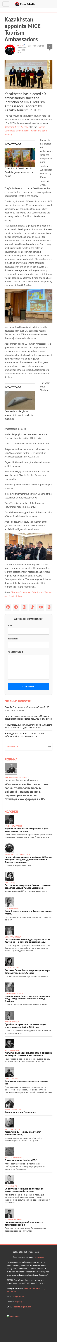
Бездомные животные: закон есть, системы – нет (27, 1082)
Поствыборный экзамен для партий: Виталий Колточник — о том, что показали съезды (27, 941)
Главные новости (18, 701)
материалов (39, 1257)
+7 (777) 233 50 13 (23, 1301)
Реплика (11, 759)
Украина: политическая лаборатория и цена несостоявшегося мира (26, 830)
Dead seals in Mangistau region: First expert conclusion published (19, 415)
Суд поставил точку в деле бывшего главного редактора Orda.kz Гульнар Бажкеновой (27, 886)
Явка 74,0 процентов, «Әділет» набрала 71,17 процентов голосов (27, 708)
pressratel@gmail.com (21, 1306)
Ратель (20, 45)
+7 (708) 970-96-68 (32, 1288)
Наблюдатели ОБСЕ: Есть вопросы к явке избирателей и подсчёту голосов (25, 735)
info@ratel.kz (18, 1296)
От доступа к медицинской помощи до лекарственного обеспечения (24, 1190)
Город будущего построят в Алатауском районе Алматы (28, 912)
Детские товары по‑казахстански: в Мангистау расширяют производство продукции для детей (28, 717)
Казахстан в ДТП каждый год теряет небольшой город (23, 1133)
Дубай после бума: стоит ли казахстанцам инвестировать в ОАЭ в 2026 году (25, 1025)
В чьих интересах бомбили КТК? (21, 1160)
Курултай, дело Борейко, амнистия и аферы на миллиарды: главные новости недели (28, 1054)
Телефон (13, 638)
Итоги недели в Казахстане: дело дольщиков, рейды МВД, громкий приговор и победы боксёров (28, 999)
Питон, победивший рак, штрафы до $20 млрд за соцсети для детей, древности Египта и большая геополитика (28, 859)
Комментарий (15, 651)
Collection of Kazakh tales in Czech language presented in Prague (19, 172)
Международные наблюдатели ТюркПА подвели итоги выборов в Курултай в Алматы (28, 726)
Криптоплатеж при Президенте (20, 1112)
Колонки (11, 812)
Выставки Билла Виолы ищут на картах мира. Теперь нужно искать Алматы (27, 971)
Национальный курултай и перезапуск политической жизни (24, 1223)
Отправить (28, 686)
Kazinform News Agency (16, 126)
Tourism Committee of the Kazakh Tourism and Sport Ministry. (26, 130)
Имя (10, 625)
